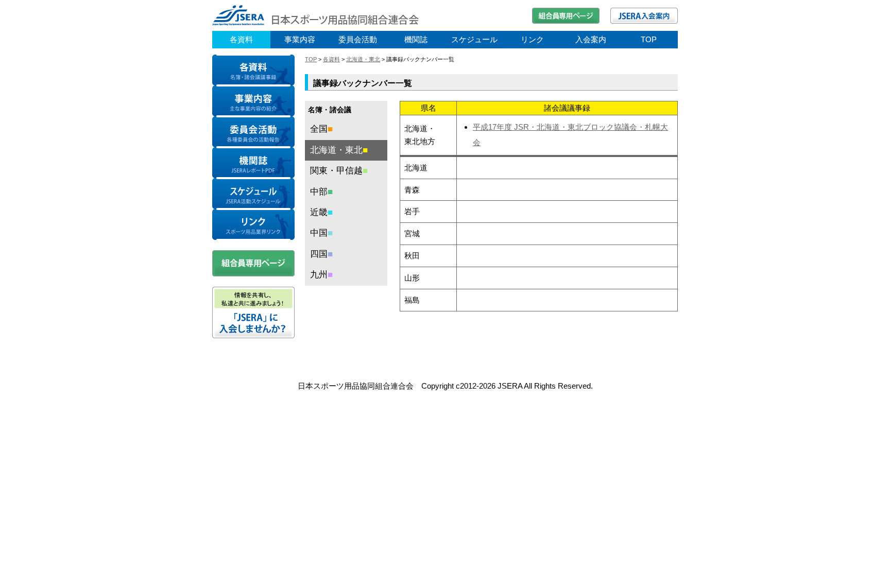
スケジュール (474, 39)
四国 (321, 254)
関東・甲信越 (339, 171)
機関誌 (415, 39)
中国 (321, 233)
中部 (321, 192)
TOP (649, 39)
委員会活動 (357, 39)
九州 (321, 275)
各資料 (241, 39)
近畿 (321, 212)
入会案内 (590, 39)
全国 (321, 129)
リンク (532, 39)
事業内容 (299, 39)
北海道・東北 (363, 59)
